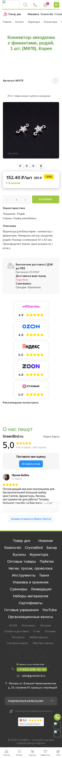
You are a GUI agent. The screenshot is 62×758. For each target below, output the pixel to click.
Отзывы (50, 631)
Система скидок (17, 642)
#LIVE (13, 625)
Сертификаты (31, 603)
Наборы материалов (30, 596)
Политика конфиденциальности (33, 711)
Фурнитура (38, 554)
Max (22, 654)
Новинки (45, 541)
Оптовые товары (21, 561)
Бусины (19, 554)
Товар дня (21, 541)
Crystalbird (34, 548)
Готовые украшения (21, 610)
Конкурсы (28, 625)
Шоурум (45, 625)
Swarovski (12, 548)
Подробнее (22, 279)
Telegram (31, 654)
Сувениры (18, 589)
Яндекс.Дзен (48, 654)
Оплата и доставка (16, 631)
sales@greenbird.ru (33, 675)
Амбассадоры (38, 637)
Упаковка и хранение (31, 582)
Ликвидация (41, 589)
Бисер (51, 548)
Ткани (44, 575)
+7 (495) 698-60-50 (31, 669)
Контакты (18, 637)
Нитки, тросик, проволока (31, 568)
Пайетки (47, 561)
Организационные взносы (30, 617)
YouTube (49, 610)
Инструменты (23, 575)
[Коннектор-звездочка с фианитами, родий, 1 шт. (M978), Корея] (31, 130)
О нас (36, 631)
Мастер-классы (43, 642)
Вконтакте (13, 654)
